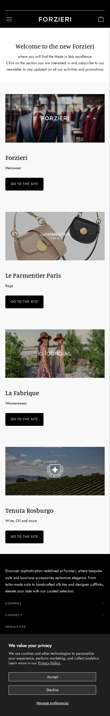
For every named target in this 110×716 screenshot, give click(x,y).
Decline (52, 690)
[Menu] (9, 19)
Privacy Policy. (49, 663)
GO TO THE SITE (24, 184)
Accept (52, 676)
